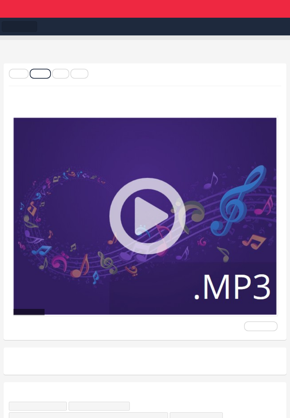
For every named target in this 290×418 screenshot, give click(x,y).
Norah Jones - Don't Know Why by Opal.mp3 (101, 104)
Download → (260, 326)
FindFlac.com (145, 9)
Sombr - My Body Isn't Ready (101, 406)
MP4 (60, 73)
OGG (79, 73)
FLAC (18, 73)
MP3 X (40, 73)
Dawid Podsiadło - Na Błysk (39, 406)
